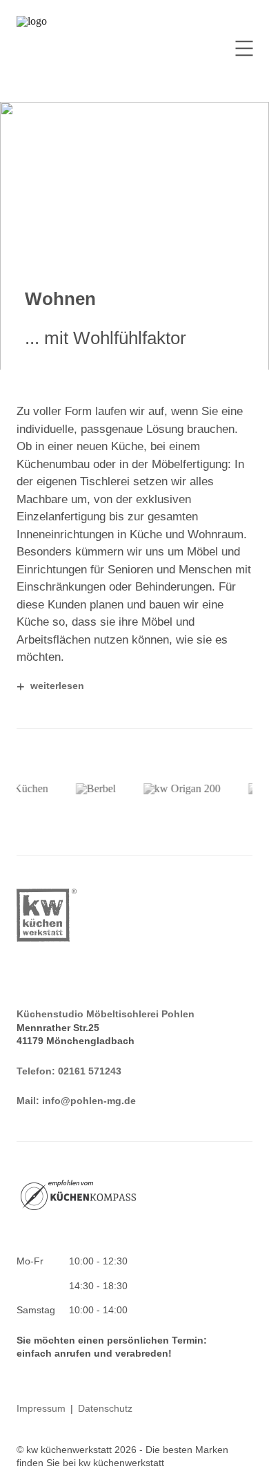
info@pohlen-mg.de (89, 1100)
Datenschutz (105, 1408)
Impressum (41, 1408)
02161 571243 (89, 1071)
